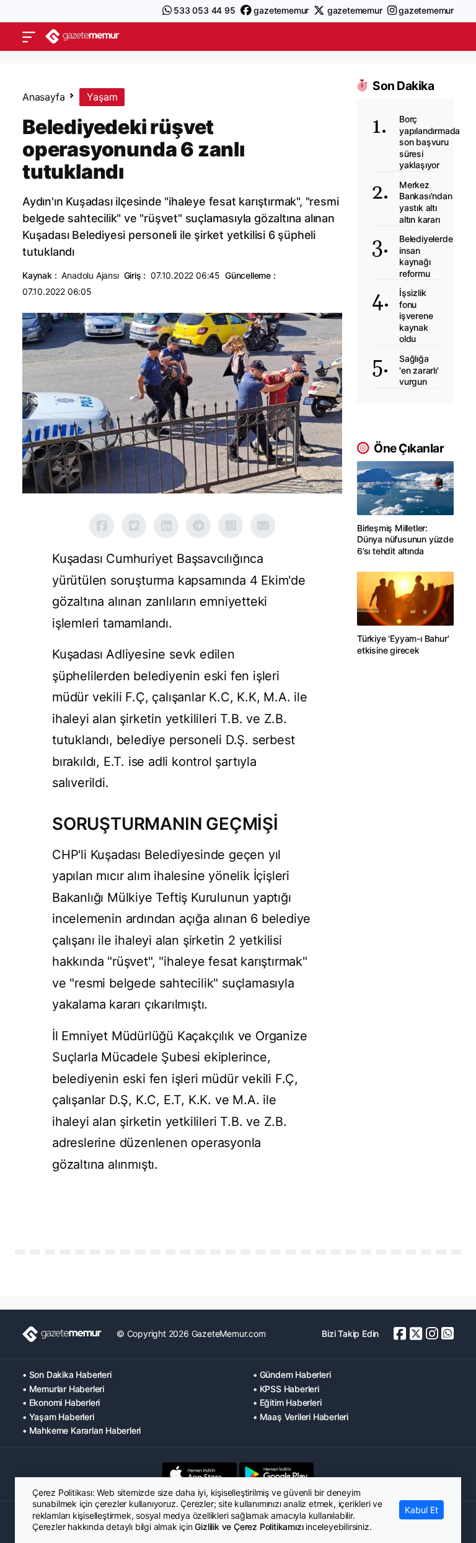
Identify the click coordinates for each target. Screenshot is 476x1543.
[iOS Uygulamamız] (199, 1474)
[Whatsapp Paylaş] (230, 525)
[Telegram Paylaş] (198, 525)
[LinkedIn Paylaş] (166, 525)
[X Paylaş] (133, 525)
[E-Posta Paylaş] (262, 525)
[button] (28, 36)
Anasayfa (43, 97)
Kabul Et (421, 1510)
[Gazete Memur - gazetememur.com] (82, 36)
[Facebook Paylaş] (101, 525)
